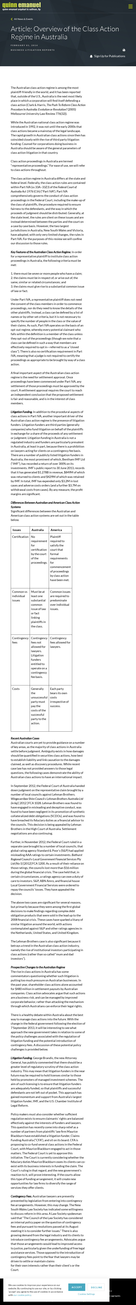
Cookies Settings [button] (86, 1294)
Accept (77, 1287)
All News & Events (23, 19)
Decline (96, 1287)
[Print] (124, 50)
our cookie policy (22, 1295)
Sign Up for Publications (109, 56)
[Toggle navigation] (131, 6)
